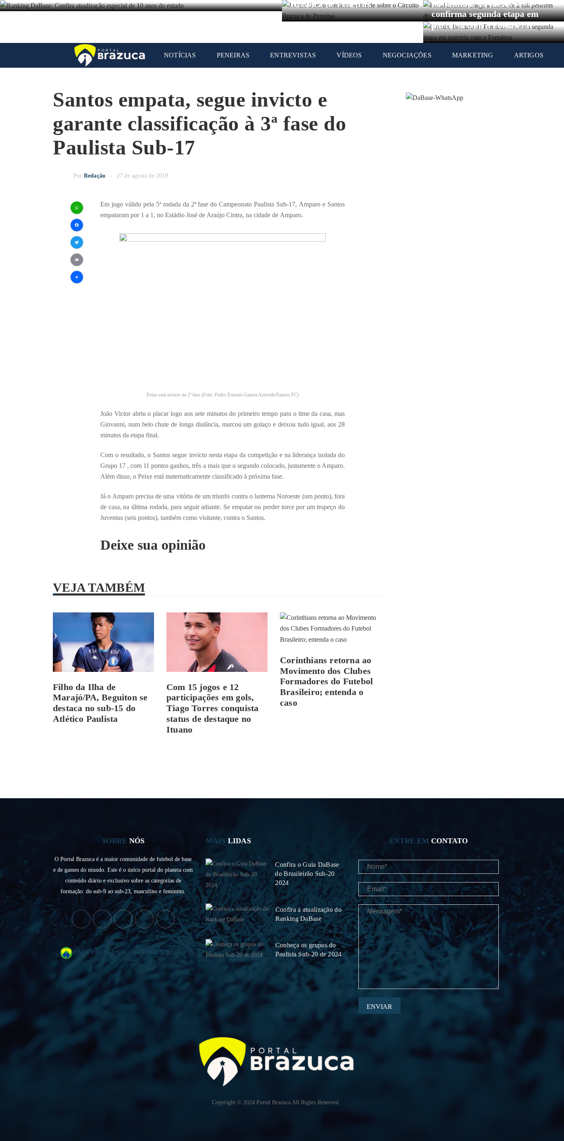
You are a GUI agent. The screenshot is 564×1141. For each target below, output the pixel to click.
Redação (94, 176)
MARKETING (472, 55)
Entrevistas (293, 55)
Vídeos (349, 55)
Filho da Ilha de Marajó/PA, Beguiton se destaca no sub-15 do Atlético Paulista (100, 703)
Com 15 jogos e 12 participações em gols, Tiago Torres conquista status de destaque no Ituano (212, 708)
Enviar (379, 1006)
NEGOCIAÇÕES (407, 55)
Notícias (180, 55)
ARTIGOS (528, 55)
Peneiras (233, 55)
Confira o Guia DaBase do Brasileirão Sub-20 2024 (307, 873)
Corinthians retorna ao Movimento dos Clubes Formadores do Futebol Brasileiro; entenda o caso (326, 681)
